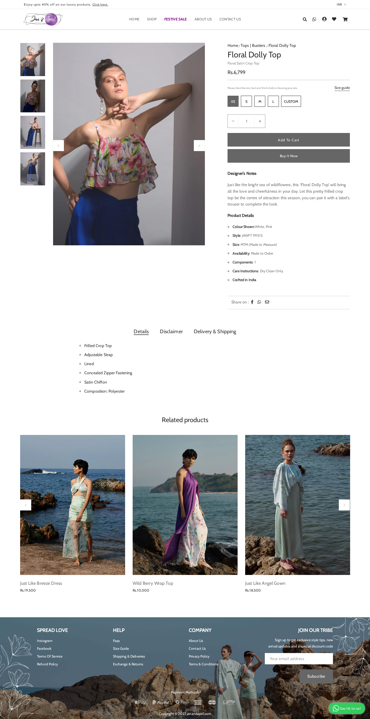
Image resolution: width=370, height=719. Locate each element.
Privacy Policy (199, 656)
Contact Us (197, 648)
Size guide (342, 87)
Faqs (116, 640)
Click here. (100, 4)
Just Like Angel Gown (265, 583)
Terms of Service (49, 656)
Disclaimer (171, 331)
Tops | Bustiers (253, 45)
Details (141, 331)
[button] (305, 20)
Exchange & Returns (128, 664)
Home (233, 45)
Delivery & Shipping (215, 331)
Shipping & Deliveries (129, 656)
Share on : (240, 302)
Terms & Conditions (204, 664)
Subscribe (316, 676)
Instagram (44, 640)
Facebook (44, 648)
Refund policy (47, 664)
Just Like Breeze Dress (41, 583)
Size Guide (121, 648)
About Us (196, 640)
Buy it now (289, 156)
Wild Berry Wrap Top (153, 583)
